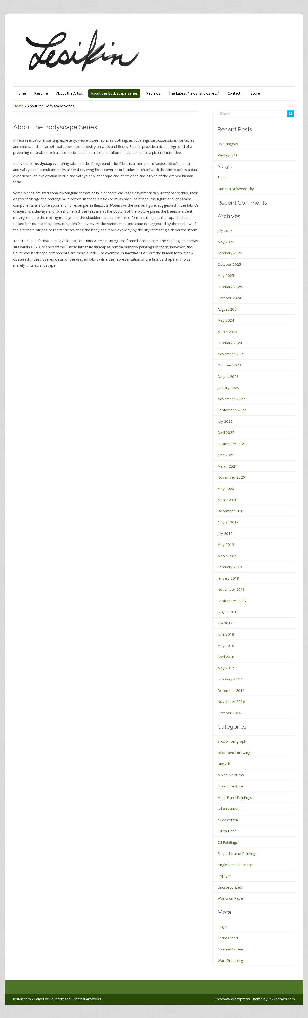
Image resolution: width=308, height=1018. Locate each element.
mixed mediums (231, 786)
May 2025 (226, 275)
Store (255, 93)
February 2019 (230, 566)
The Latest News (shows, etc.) (193, 93)
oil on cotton (228, 819)
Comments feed (231, 949)
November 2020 (231, 477)
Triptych (224, 875)
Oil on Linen (227, 830)
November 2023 (231, 354)
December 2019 (231, 511)
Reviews (153, 93)
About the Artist (69, 93)
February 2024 (230, 342)
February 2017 (230, 679)
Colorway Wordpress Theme (239, 999)
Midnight (225, 166)
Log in (222, 926)
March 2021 (227, 466)
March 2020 (227, 499)
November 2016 (231, 701)
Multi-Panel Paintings (235, 797)
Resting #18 (228, 155)
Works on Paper (231, 898)
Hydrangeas (228, 143)
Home (21, 93)
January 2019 (228, 578)
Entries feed (228, 938)
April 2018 (226, 656)
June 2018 (226, 634)
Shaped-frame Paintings (237, 853)
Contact (235, 93)
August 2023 (228, 376)
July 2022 (225, 421)
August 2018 (228, 611)
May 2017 (226, 667)
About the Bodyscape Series (114, 93)
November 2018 (231, 589)
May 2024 (226, 320)
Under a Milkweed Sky (236, 188)
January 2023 (228, 387)
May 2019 (226, 544)
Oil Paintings (228, 842)
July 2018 (225, 623)
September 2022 (232, 409)
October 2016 (229, 712)
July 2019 (225, 533)
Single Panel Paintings (235, 864)
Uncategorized (230, 887)
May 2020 (226, 488)
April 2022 (226, 432)
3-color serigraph (232, 741)
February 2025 (230, 286)
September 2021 (232, 443)
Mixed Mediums (231, 775)
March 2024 (227, 331)
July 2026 (225, 230)
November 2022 (231, 398)
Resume (41, 93)
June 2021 (226, 454)
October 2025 (229, 264)
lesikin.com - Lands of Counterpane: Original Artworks (57, 999)
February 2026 (230, 253)
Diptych (224, 763)
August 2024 (228, 309)
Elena (222, 177)
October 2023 (229, 365)
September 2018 (232, 600)
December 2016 (231, 690)
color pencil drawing (234, 752)
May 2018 (226, 645)
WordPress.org (230, 960)
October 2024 (229, 297)
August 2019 (228, 522)
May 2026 (226, 241)
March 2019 (227, 555)
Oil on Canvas (229, 808)
